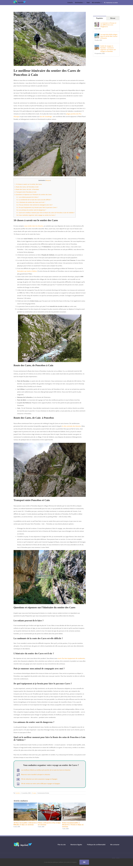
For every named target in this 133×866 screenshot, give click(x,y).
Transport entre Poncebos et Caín (25, 192)
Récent (112, 18)
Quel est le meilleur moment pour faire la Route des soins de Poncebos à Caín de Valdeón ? (45, 212)
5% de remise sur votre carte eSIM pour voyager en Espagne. (40, 783)
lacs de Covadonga (46, 116)
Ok (84, 862)
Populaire (99, 18)
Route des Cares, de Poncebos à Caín (27, 187)
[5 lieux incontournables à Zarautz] (25, 803)
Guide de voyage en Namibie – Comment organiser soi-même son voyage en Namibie (108, 48)
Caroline (18, 793)
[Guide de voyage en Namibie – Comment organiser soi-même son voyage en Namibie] (96, 46)
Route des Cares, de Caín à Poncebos (27, 189)
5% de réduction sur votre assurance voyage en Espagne (39, 779)
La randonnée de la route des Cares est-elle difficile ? (33, 200)
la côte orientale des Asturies (71, 426)
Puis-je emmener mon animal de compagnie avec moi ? (34, 205)
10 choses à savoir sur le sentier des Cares (28, 184)
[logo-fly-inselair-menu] (20, 1)
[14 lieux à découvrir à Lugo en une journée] (74, 803)
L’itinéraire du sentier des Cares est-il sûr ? (30, 202)
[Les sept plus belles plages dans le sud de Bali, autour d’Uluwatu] (96, 35)
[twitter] (113, 857)
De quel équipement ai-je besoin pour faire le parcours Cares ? (36, 207)
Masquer (48, 180)
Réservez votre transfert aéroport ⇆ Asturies (35, 774)
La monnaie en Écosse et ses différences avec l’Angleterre (108, 24)
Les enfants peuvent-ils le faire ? (27, 197)
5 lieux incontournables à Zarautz (25, 823)
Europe (34, 793)
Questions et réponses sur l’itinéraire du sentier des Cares (33, 194)
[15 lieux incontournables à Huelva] (49, 803)
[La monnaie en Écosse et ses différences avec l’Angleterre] (96, 23)
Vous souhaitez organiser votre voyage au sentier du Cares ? (36, 215)
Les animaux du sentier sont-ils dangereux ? (31, 210)
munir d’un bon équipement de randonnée (71, 658)
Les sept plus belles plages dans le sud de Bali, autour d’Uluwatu (108, 36)
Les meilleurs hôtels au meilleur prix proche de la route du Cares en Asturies (45, 770)
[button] (16, 815)
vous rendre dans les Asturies (33, 226)
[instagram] (117, 857)
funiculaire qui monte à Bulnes (27, 271)
